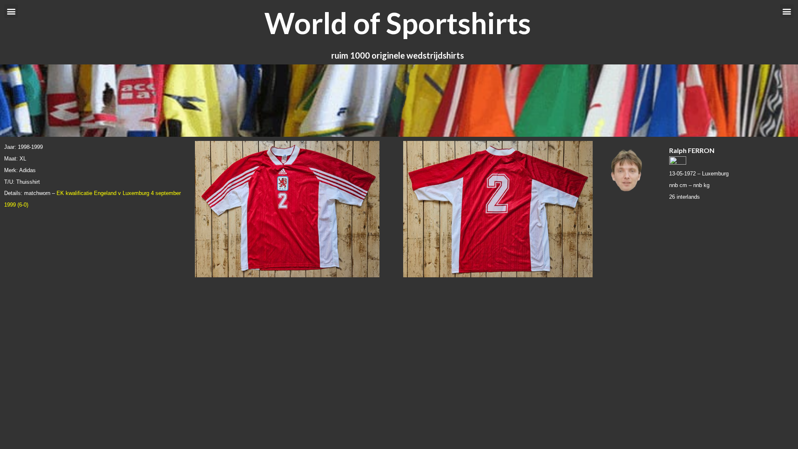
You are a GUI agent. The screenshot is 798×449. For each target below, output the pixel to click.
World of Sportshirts (397, 22)
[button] (11, 11)
